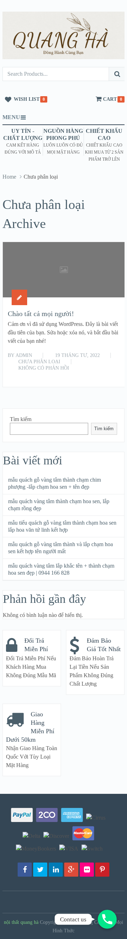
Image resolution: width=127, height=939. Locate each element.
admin (24, 355)
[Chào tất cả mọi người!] (64, 269)
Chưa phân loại (39, 361)
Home (9, 177)
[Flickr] (87, 870)
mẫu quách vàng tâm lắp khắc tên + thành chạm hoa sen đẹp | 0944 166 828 (61, 569)
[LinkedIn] (56, 870)
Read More (105, 373)
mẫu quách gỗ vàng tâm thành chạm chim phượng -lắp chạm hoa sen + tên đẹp (54, 483)
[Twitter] (40, 870)
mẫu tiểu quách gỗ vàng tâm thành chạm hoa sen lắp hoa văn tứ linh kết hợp (62, 526)
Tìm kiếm (20, 419)
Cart (110, 99)
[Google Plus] (71, 870)
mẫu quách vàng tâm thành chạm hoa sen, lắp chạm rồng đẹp (58, 504)
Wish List (27, 99)
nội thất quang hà (21, 922)
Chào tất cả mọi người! (41, 313)
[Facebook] (25, 870)
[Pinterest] (102, 870)
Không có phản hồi (43, 368)
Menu (11, 117)
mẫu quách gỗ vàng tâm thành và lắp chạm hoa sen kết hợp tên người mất (60, 547)
